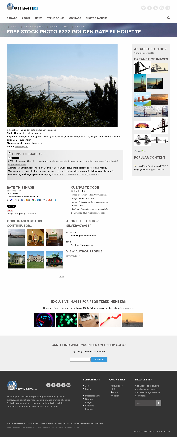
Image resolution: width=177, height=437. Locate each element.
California (80, 26)
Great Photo (17, 191)
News (38, 17)
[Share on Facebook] (22, 200)
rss (155, 8)
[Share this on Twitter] (55, 200)
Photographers (96, 17)
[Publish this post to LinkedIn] (38, 200)
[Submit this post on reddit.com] (44, 200)
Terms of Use (55, 17)
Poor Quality (10, 191)
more (61, 276)
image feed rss (63, 385)
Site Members (127, 308)
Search (115, 395)
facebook (149, 8)
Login (88, 389)
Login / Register (44, 427)
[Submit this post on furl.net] (27, 200)
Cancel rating (8, 191)
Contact (75, 17)
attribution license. (49, 406)
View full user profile (144, 53)
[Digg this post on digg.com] (16, 200)
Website (22, 385)
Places (54, 26)
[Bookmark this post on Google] (33, 200)
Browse (12, 17)
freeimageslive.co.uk (22, 6)
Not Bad (13, 191)
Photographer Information (21, 427)
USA (66, 26)
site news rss (58, 385)
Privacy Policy (151, 432)
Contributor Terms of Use (66, 427)
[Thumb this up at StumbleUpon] (49, 200)
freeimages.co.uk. (35, 400)
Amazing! (20, 191)
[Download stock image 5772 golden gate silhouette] (62, 85)
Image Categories (33, 26)
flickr (167, 8)
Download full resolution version (89, 213)
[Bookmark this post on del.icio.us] (11, 200)
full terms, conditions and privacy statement (77, 174)
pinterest (161, 8)
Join (87, 385)
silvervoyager (21, 146)
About (26, 17)
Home (14, 26)
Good (15, 191)
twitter (143, 8)
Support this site (157, 169)
